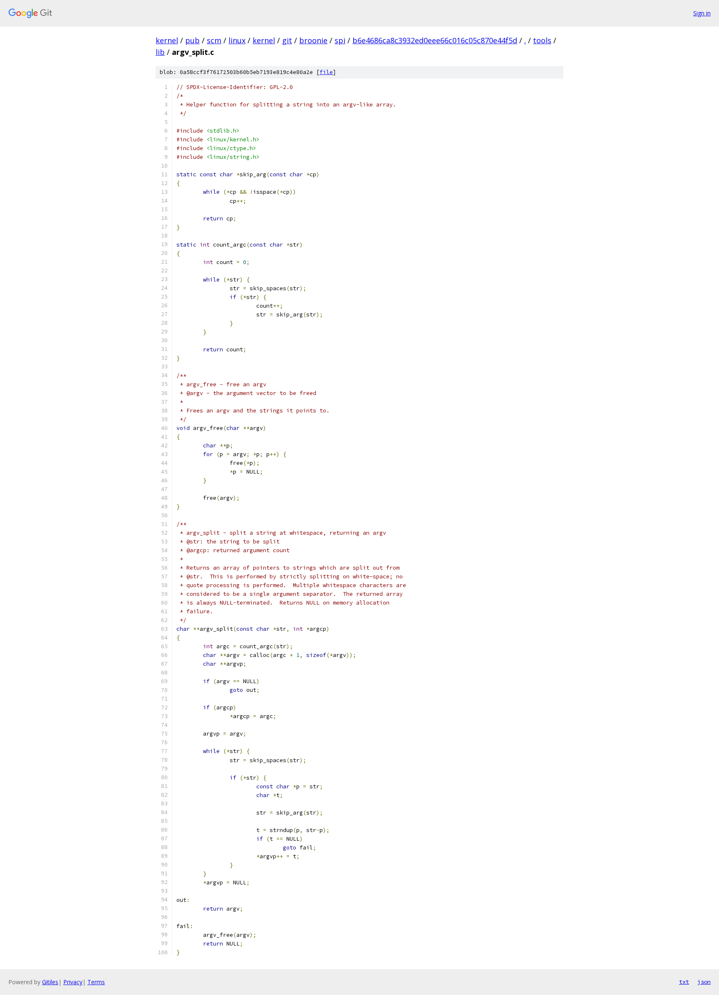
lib (160, 52)
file (326, 72)
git (287, 40)
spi (340, 40)
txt (684, 981)
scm (214, 40)
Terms (96, 982)
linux (236, 40)
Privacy (72, 982)
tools (542, 40)
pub (192, 40)
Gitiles (50, 982)
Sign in (702, 13)
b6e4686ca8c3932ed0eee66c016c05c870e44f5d (434, 40)
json (704, 981)
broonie (313, 40)
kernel (167, 40)
